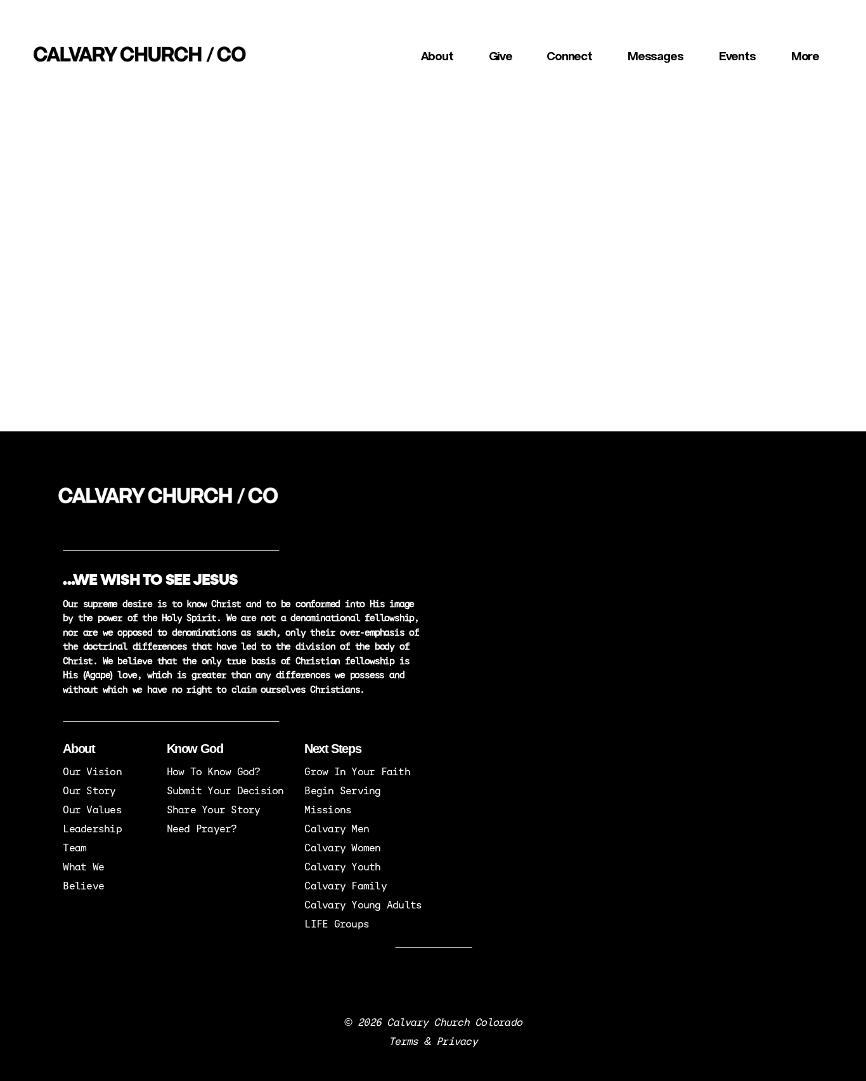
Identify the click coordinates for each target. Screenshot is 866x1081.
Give (500, 57)
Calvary (327, 885)
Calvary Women (342, 847)
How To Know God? (216, 770)
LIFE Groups (336, 923)
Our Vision (92, 770)
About (437, 57)
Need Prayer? (201, 828)
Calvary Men (336, 828)
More (805, 57)
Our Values (92, 809)
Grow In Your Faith (357, 770)
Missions (327, 809)
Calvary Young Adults (363, 904)
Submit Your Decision (225, 789)
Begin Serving (342, 789)
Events (738, 57)
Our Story (89, 789)
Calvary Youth (342, 866)
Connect (569, 57)
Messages (656, 57)
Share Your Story (214, 809)
